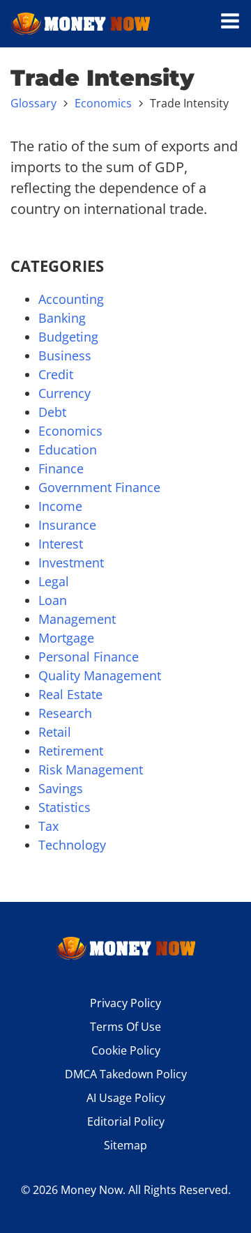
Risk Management (90, 769)
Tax (48, 826)
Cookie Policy (125, 1050)
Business (64, 355)
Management (77, 619)
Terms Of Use (125, 1026)
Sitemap (125, 1145)
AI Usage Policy (125, 1097)
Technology (72, 844)
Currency (64, 393)
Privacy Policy (125, 1003)
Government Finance (99, 487)
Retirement (70, 750)
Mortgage (66, 637)
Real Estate (70, 694)
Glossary (33, 103)
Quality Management (99, 675)
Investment (71, 562)
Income (60, 506)
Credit (55, 374)
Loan (52, 600)
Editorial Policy (126, 1121)
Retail (54, 731)
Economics (103, 103)
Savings (60, 788)
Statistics (64, 807)
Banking (62, 317)
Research (65, 713)
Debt (52, 412)
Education (67, 449)
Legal (53, 581)
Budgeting (68, 336)
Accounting (71, 299)
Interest (60, 543)
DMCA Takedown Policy (126, 1074)
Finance (61, 468)
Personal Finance (88, 656)
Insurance (67, 524)
